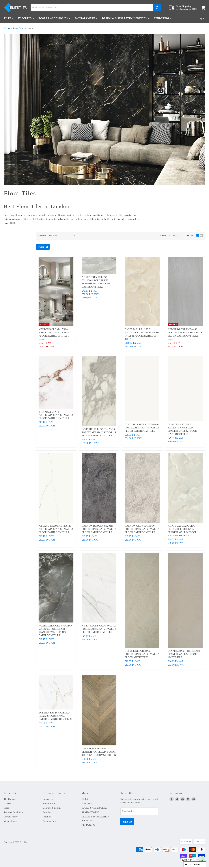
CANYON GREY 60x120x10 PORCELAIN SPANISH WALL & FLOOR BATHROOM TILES (142, 529)
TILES (8, 18)
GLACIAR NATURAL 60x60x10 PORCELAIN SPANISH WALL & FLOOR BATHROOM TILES (142, 427)
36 (174, 236)
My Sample (196, 864)
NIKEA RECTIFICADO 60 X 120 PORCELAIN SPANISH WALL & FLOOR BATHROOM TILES (99, 628)
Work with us (10, 821)
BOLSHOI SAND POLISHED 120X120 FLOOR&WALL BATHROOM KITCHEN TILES (55, 715)
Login (201, 18)
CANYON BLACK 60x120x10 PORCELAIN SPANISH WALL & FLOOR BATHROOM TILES (99, 529)
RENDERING (162, 18)
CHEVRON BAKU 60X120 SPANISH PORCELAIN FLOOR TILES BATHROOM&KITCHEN (99, 751)
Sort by (42, 235)
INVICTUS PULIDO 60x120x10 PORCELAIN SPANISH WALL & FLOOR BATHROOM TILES (99, 432)
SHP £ (198, 841)
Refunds (47, 816)
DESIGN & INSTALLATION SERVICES (124, 18)
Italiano (184, 841)
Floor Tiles (18, 28)
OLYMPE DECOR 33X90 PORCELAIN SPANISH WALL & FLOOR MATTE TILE (142, 654)
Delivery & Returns (52, 808)
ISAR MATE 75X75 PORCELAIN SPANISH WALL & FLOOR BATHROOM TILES (56, 414)
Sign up (127, 821)
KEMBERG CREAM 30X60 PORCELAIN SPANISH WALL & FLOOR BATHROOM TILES (185, 332)
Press (6, 808)
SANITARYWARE (85, 18)
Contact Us (48, 799)
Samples (47, 812)
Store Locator (49, 803)
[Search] (157, 7)
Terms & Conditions (13, 812)
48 (178, 236)
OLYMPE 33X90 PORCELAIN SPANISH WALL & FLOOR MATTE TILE (184, 654)
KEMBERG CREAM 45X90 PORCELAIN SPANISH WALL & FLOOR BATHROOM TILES (56, 332)
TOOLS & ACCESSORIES (53, 18)
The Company (10, 799)
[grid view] (197, 235)
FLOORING (25, 18)
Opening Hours (50, 821)
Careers (7, 803)
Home (7, 28)
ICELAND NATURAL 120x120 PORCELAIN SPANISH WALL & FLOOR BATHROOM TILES (56, 529)
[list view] (201, 235)
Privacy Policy (11, 816)
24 (169, 236)
